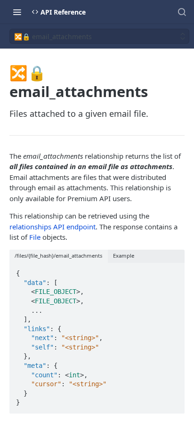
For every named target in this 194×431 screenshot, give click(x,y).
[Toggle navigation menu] (16, 11)
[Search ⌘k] (181, 11)
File (34, 237)
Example (123, 255)
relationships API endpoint (52, 226)
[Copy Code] (173, 270)
